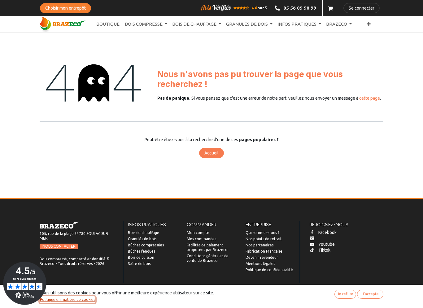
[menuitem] (107, 24)
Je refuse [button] (345, 294)
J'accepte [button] (370, 294)
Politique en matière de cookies (67, 299)
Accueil (211, 152)
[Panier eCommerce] (330, 8)
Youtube (326, 244)
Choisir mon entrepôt (65, 8)
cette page (369, 98)
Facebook (327, 232)
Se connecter (361, 8)
